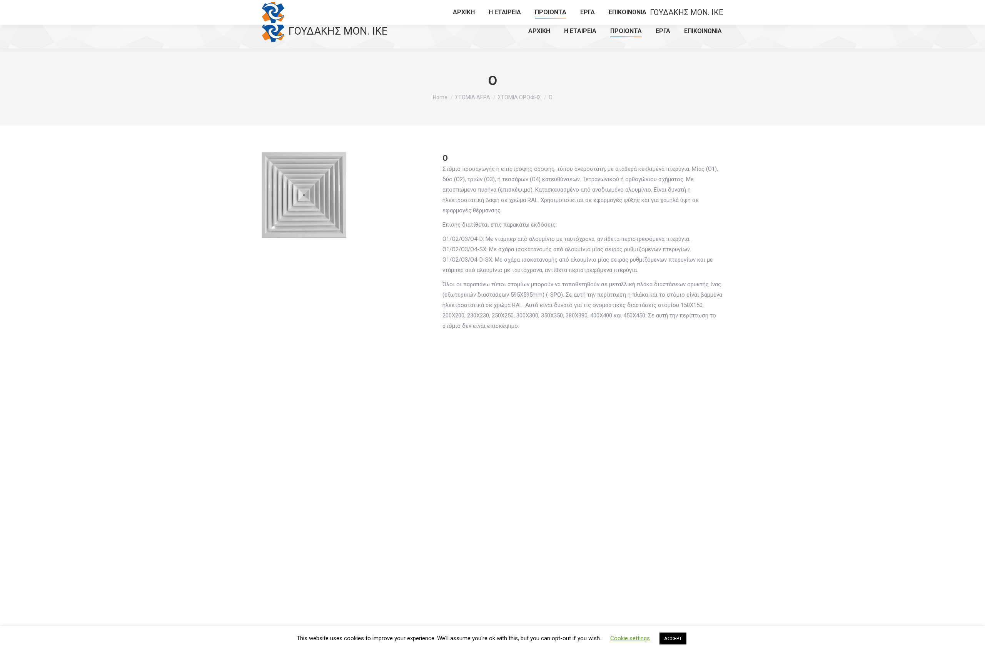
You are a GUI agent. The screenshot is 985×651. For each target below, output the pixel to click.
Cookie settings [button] (630, 638)
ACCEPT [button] (673, 638)
